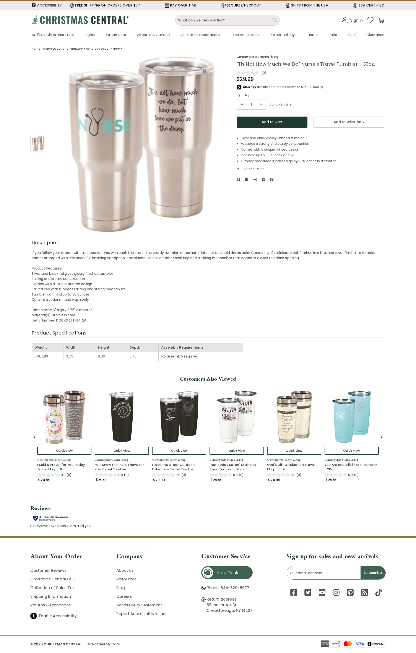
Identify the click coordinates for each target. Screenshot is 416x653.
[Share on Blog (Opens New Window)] (364, 592)
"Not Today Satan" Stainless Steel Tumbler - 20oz (233, 466)
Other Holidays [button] (283, 34)
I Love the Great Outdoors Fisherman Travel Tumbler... (179, 466)
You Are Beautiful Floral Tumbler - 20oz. (351, 466)
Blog (120, 587)
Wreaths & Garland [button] (153, 34)
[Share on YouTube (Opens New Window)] (322, 592)
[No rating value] (249, 72)
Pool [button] (352, 34)
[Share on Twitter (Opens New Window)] (263, 179)
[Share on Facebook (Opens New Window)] (238, 179)
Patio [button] (332, 34)
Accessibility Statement (139, 605)
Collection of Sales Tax (52, 587)
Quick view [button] (64, 450)
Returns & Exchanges (50, 605)
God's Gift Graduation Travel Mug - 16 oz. (291, 466)
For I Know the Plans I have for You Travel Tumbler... (122, 466)
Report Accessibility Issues (141, 613)
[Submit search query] (275, 20)
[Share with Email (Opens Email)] (246, 179)
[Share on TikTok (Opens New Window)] (378, 592)
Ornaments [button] (116, 34)
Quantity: (243, 95)
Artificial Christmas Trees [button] (53, 34)
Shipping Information (50, 596)
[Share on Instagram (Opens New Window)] (336, 592)
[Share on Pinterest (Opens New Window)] (271, 179)
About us (125, 570)
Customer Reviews (48, 570)
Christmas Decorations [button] (200, 34)
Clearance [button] (375, 34)
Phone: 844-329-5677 (228, 587)
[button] (47, 5)
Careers (124, 596)
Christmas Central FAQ (52, 579)
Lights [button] (90, 34)
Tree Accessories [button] (245, 34)
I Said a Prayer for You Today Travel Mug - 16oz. (61, 466)
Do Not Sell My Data (103, 644)
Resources (126, 579)
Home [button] (312, 34)
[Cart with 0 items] (381, 20)
